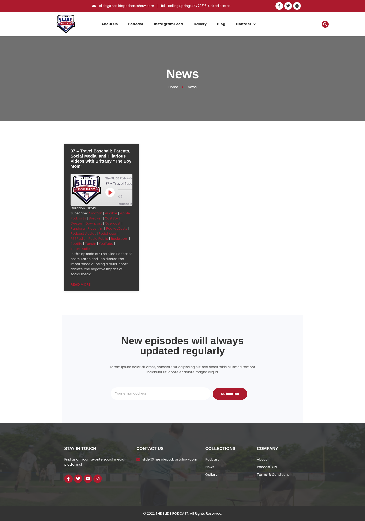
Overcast (113, 223)
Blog (221, 24)
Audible (111, 213)
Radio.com (119, 238)
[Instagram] (297, 6)
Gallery (200, 24)
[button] (325, 24)
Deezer (77, 223)
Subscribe (126, 204)
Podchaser (108, 233)
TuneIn (90, 243)
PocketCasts (116, 228)
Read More (81, 284)
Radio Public (98, 238)
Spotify (76, 243)
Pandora (78, 228)
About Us (109, 24)
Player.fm (95, 228)
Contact (243, 24)
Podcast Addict (83, 233)
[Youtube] (88, 478)
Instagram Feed (168, 24)
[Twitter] (288, 6)
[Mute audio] (126, 196)
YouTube (106, 243)
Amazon (95, 213)
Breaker (95, 218)
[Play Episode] (110, 192)
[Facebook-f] (279, 6)
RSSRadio (78, 238)
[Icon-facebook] (68, 478)
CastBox (111, 218)
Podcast (135, 24)
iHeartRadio (80, 248)
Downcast (93, 223)
